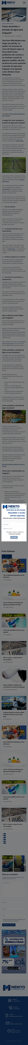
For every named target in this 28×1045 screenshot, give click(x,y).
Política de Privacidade (14, 534)
